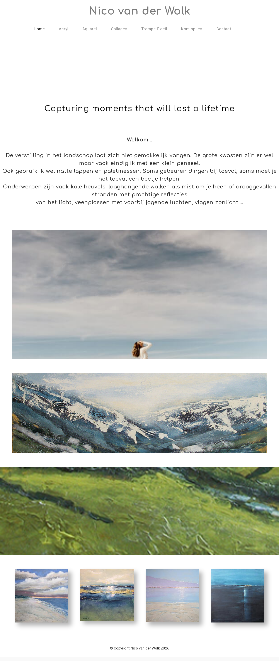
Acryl (63, 29)
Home (39, 29)
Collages (119, 29)
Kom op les (191, 29)
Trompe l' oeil (154, 29)
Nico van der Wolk (140, 11)
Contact (223, 29)
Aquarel (89, 29)
